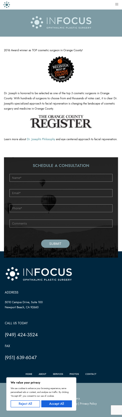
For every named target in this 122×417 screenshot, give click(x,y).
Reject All (25, 403)
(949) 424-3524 (21, 334)
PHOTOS (74, 374)
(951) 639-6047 (21, 357)
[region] (41, 394)
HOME (29, 374)
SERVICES (58, 374)
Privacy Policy (88, 404)
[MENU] (117, 5)
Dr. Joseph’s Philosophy (41, 139)
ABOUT (42, 374)
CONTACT (90, 374)
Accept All (56, 403)
